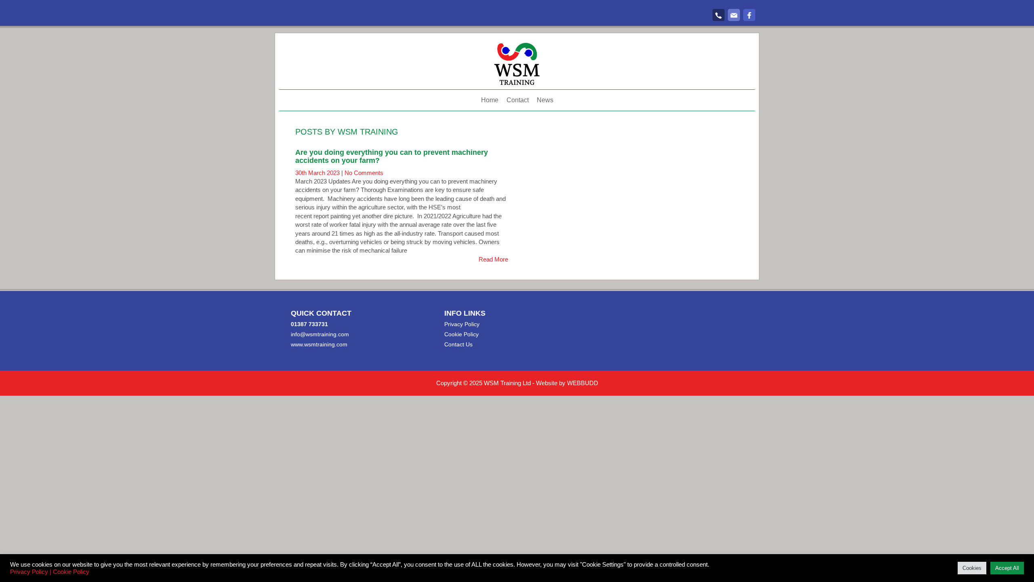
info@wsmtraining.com (320, 334)
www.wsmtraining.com (319, 344)
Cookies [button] (972, 568)
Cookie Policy (461, 334)
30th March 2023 (318, 172)
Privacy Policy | (30, 572)
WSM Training (368, 131)
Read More (493, 259)
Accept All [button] (1007, 568)
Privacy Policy (461, 324)
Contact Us (458, 344)
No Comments (364, 172)
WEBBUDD (582, 383)
